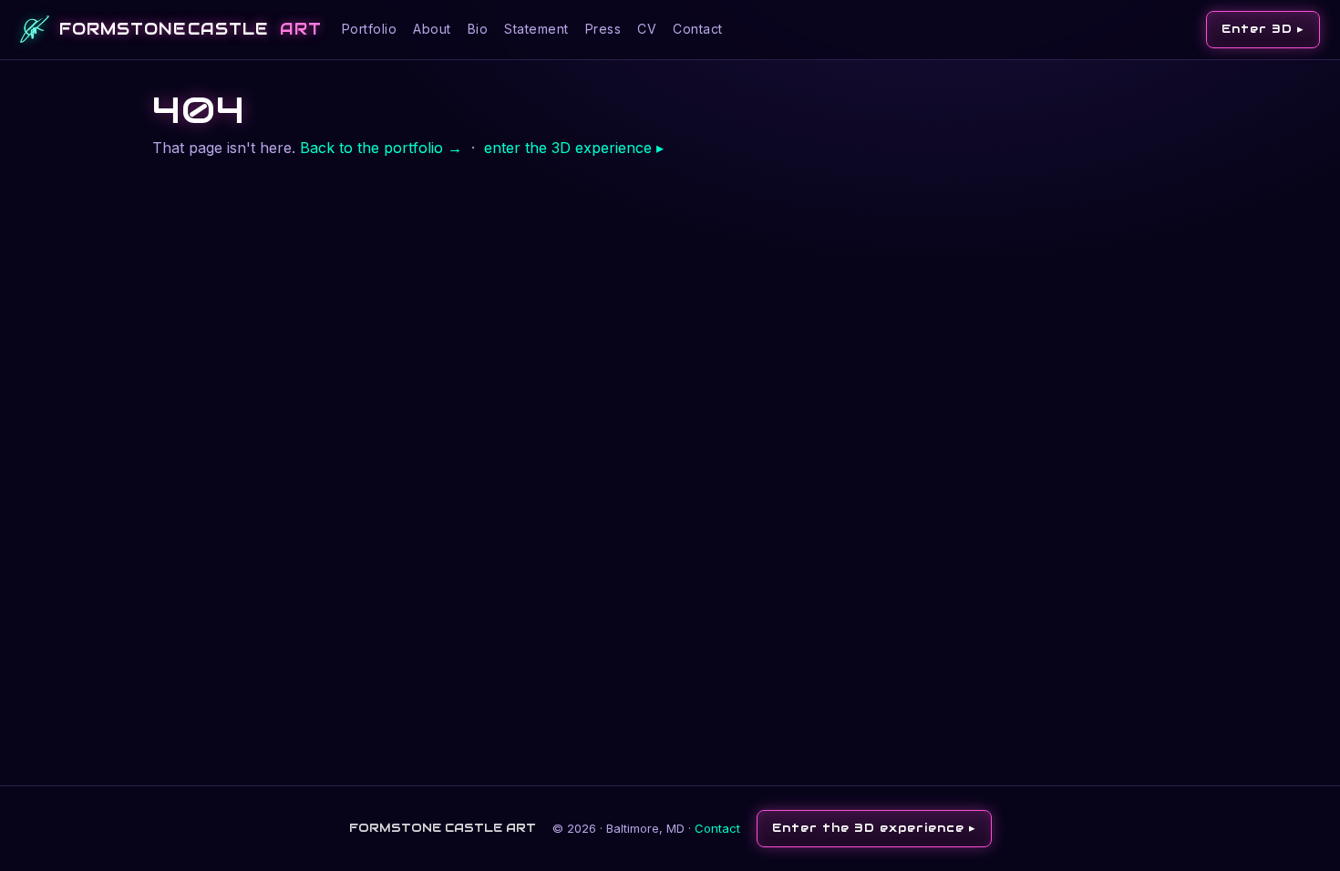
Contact (698, 28)
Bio (478, 28)
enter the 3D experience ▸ (574, 147)
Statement (536, 28)
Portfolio (369, 28)
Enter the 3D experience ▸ (874, 827)
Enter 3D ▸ (1262, 28)
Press (603, 28)
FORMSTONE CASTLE (190, 28)
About (432, 28)
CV (646, 28)
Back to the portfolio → (381, 147)
